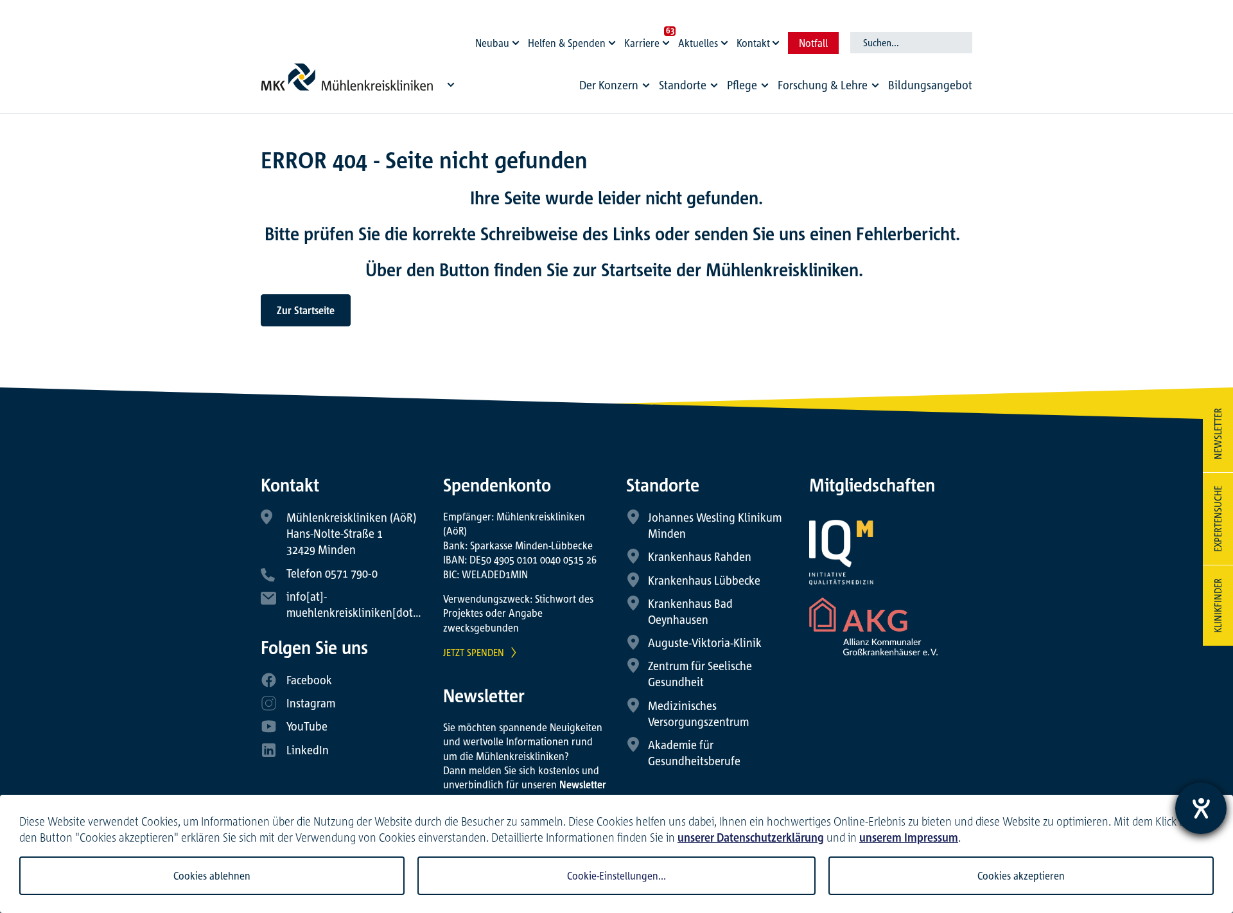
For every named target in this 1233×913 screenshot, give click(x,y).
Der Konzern (608, 85)
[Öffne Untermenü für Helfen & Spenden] (614, 40)
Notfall (813, 43)
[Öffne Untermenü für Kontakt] (777, 40)
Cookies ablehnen (211, 875)
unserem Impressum (908, 837)
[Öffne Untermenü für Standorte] (714, 85)
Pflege (742, 85)
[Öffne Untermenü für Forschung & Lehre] (875, 85)
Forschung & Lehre (823, 85)
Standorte (682, 85)
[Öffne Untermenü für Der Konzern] (646, 85)
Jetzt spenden (473, 652)
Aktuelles (698, 43)
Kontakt (753, 43)
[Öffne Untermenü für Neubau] (517, 40)
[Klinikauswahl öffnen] (451, 84)
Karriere (642, 43)
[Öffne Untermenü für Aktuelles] (726, 40)
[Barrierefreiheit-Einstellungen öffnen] (1201, 808)
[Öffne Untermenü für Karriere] (668, 40)
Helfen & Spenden (567, 43)
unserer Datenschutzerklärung (751, 837)
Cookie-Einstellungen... (616, 875)
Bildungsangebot (930, 85)
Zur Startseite (306, 310)
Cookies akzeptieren (1021, 875)
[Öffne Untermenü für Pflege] (765, 85)
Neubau (492, 43)
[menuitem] (616, 88)
